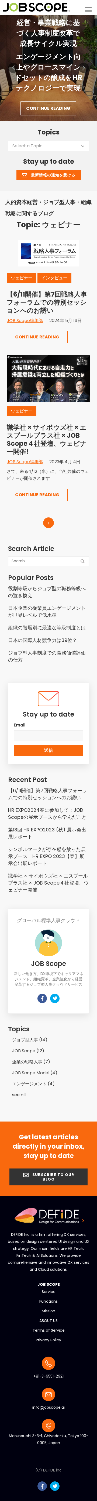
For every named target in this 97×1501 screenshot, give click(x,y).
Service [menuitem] (49, 1291)
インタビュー (54, 278)
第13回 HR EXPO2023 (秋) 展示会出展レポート (47, 833)
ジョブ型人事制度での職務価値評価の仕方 (47, 656)
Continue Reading (48, 108)
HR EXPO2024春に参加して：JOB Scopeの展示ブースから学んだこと (47, 813)
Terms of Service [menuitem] (49, 1330)
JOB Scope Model (34, 1073)
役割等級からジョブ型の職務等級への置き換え (47, 592)
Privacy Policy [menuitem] (48, 1340)
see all (19, 1095)
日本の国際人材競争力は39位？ (42, 640)
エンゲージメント (33, 1084)
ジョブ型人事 (29, 1040)
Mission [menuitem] (48, 1311)
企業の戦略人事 (31, 1062)
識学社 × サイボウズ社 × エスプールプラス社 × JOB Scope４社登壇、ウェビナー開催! (47, 439)
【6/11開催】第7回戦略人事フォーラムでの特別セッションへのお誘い (47, 302)
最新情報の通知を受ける (52, 175)
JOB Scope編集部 (25, 320)
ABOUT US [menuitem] (48, 1320)
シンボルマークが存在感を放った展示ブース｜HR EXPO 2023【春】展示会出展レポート (47, 856)
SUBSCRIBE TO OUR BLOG (52, 1177)
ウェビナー (21, 278)
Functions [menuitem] (48, 1301)
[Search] (82, 561)
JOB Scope (28, 1051)
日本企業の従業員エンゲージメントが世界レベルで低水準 (47, 611)
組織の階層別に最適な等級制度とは (47, 627)
